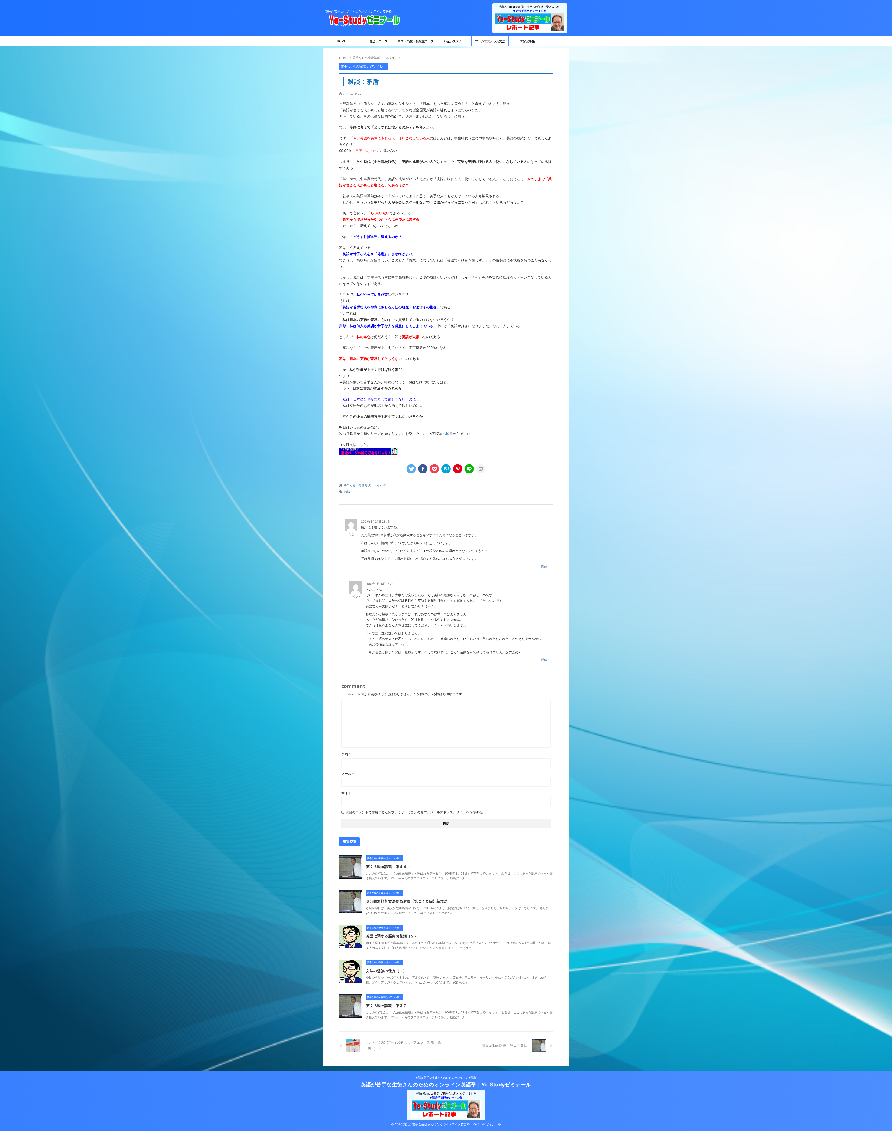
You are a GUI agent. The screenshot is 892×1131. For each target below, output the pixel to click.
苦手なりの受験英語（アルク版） (366, 485)
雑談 (347, 492)
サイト (346, 793)
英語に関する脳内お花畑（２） (392, 936)
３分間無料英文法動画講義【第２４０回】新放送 (407, 901)
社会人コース (379, 41)
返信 (544, 566)
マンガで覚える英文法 (490, 41)
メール (347, 774)
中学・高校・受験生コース (416, 41)
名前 (346, 754)
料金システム (453, 41)
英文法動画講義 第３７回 (388, 1005)
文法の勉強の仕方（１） (386, 970)
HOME (341, 41)
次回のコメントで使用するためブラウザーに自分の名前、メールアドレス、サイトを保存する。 (415, 812)
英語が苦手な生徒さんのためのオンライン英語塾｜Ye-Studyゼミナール (446, 1085)
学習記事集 (527, 41)
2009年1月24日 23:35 (375, 521)
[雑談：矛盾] (446, 468)
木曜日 (447, 433)
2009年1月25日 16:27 (379, 583)
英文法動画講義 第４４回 (388, 866)
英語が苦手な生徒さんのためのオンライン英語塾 (446, 1077)
